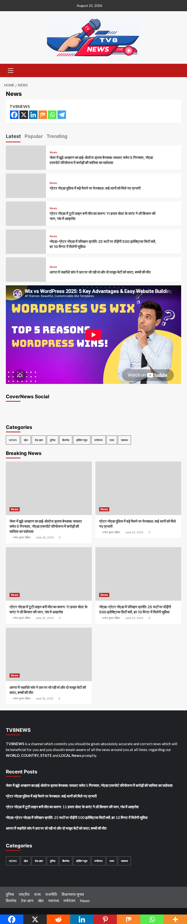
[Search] (176, 70)
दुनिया (52, 440)
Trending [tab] (57, 136)
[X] (23, 114)
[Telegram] (61, 114)
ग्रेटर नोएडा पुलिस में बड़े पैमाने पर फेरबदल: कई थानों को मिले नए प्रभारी (95, 188)
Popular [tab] (34, 136)
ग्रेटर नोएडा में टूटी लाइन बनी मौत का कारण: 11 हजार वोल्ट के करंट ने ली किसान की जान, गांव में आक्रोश (72, 807)
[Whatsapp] (52, 114)
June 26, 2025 (134, 532)
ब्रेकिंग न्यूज (81, 440)
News (53, 152)
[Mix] (42, 114)
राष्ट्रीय (24, 894)
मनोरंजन (98, 440)
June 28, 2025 (45, 537)
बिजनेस (65, 440)
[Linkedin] (33, 114)
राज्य (112, 440)
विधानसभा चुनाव (73, 894)
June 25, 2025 (45, 618)
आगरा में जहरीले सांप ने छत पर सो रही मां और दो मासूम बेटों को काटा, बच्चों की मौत (100, 272)
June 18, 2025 (44, 698)
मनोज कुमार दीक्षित (21, 537)
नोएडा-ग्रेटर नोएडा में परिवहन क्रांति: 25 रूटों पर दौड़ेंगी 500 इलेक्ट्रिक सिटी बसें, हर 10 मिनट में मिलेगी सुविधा (77, 817)
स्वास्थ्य (124, 440)
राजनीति (51, 894)
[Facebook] (14, 114)
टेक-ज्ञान (39, 440)
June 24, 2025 (134, 618)
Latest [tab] (13, 136)
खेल (26, 440)
